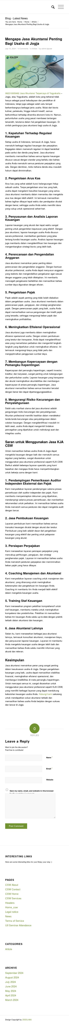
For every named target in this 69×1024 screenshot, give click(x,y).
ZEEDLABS (27, 1019)
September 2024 (14, 973)
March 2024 (11, 1000)
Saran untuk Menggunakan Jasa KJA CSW (34, 443)
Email (49, 768)
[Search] (51, 6)
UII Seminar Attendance (18, 925)
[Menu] (59, 6)
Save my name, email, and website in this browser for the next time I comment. (32, 792)
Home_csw (11, 907)
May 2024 (10, 991)
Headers (10, 902)
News (8, 916)
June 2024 (11, 986)
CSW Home (11, 893)
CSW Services (13, 898)
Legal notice (11, 911)
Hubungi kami (45, 694)
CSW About (11, 884)
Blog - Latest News (16, 18)
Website (49, 779)
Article (34, 48)
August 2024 (12, 977)
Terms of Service (14, 920)
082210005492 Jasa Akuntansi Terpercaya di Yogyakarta (32, 93)
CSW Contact (12, 889)
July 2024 (10, 982)
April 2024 (10, 995)
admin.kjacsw (47, 48)
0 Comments (23, 48)
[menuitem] (51, 6)
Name (49, 757)
